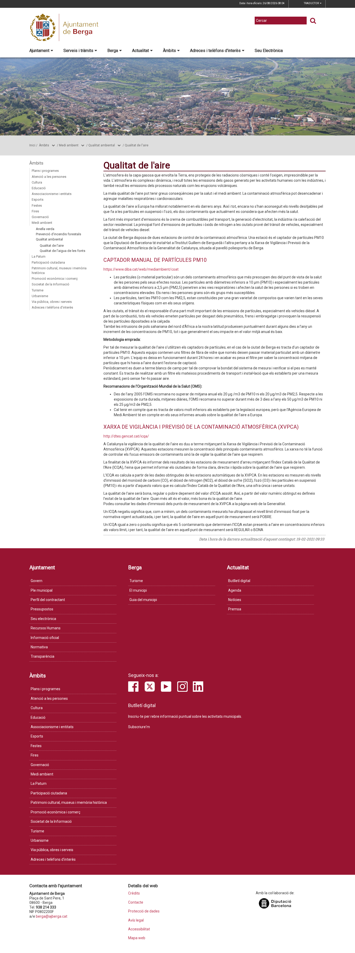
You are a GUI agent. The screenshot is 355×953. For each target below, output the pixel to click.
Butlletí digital (239, 581)
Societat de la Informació (50, 284)
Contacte (135, 902)
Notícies (234, 600)
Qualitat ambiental (101, 145)
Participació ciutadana (48, 262)
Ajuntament (39, 50)
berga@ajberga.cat (51, 916)
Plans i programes (45, 171)
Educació (39, 188)
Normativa (39, 647)
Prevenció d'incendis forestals (58, 234)
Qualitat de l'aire (136, 145)
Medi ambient (68, 145)
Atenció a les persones (49, 177)
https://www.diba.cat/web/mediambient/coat (141, 269)
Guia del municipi (143, 600)
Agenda (234, 590)
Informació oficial (45, 638)
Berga (112, 50)
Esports (37, 199)
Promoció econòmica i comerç (55, 278)
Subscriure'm (139, 727)
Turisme (37, 290)
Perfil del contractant (48, 600)
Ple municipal (41, 590)
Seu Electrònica (269, 50)
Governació (40, 217)
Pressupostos (42, 609)
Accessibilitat (139, 929)
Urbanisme (40, 296)
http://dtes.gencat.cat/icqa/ (126, 436)
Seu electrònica (43, 619)
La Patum (38, 256)
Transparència (42, 656)
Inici (32, 145)
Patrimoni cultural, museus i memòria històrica (59, 270)
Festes (37, 205)
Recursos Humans (46, 628)
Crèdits (134, 893)
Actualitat (140, 50)
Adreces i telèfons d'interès (215, 50)
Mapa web (136, 938)
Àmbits (169, 50)
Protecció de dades (144, 911)
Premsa (234, 609)
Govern (36, 581)
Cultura (37, 182)
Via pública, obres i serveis (52, 302)
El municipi (138, 590)
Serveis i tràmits (78, 50)
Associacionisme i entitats (51, 194)
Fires (35, 211)
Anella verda (45, 229)
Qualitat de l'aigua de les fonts (62, 251)
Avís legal (136, 920)
